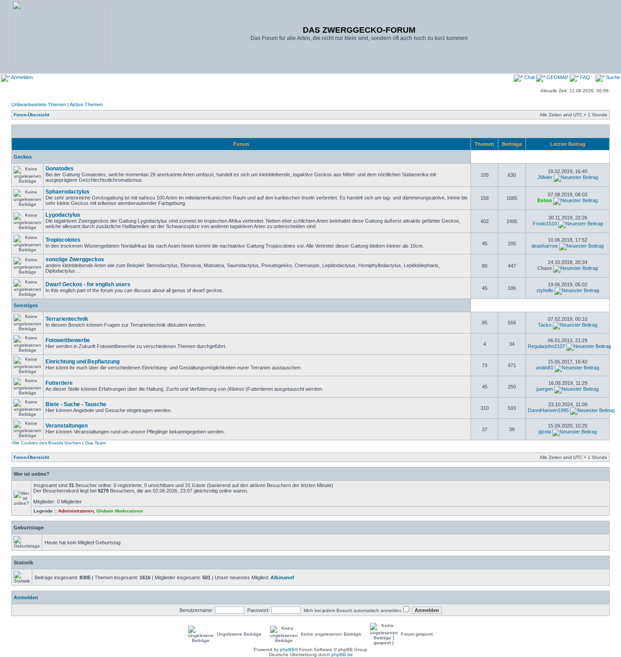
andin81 (544, 367)
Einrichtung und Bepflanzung (82, 361)
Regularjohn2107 (546, 346)
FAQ (584, 77)
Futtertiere (59, 383)
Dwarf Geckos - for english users (87, 284)
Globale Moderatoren (119, 510)
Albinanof (282, 577)
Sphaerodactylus (67, 192)
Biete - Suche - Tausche (75, 404)
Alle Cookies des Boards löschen (46, 442)
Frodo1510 (545, 223)
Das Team (95, 442)
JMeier (544, 177)
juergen (544, 389)
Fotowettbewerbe (67, 340)
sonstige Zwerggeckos (74, 259)
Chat (529, 77)
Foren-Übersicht (31, 114)
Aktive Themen (86, 104)
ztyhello (544, 290)
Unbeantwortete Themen (38, 104)
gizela (544, 431)
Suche (612, 77)
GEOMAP (557, 77)
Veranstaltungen (66, 426)
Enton (544, 200)
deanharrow (544, 246)
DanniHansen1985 (548, 410)
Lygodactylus (62, 215)
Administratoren (76, 510)
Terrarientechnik (66, 319)
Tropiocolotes (62, 240)
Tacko (544, 325)
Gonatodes (59, 168)
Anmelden (21, 77)
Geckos (23, 156)
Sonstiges (26, 305)
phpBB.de (342, 654)
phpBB (287, 649)
